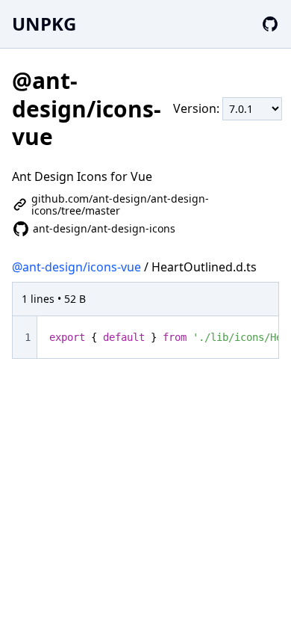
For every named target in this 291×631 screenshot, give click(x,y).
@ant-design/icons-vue (76, 267)
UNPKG (44, 23)
